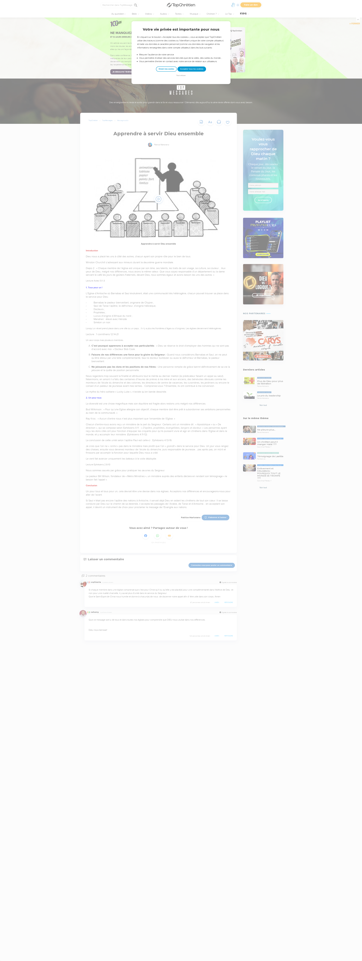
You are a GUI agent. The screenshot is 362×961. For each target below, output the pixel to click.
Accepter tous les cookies (191, 69)
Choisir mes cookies (166, 69)
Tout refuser (181, 75)
